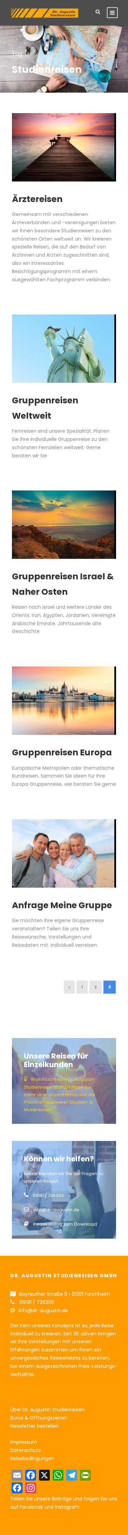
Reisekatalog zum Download (65, 1224)
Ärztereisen (37, 199)
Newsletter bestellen (34, 1426)
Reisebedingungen (32, 1458)
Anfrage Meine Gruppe (62, 905)
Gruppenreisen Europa (62, 752)
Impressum (23, 1442)
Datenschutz (25, 1450)
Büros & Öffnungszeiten (38, 1417)
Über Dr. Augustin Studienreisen (47, 1409)
